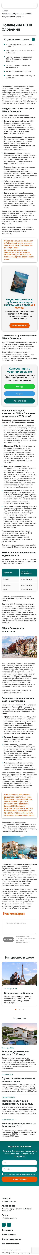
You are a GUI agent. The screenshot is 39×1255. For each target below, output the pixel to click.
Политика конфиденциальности (11, 1250)
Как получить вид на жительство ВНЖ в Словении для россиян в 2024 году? (19, 59)
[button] (15, 1009)
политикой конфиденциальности (26, 1174)
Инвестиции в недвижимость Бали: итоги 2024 (19, 1125)
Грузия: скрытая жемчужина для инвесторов (18, 1080)
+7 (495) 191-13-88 (30, 5)
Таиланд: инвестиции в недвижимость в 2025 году (17, 1102)
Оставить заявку (19, 1179)
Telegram (19, 394)
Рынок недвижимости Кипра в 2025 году (16, 1053)
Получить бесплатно (19, 325)
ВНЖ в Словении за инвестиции (18, 71)
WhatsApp (19, 387)
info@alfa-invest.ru (9, 1218)
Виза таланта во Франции (18, 993)
